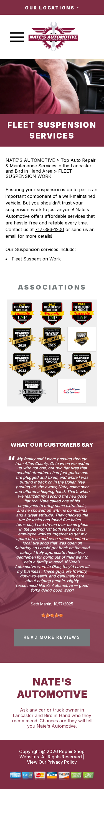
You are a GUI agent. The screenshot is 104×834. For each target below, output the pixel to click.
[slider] (52, 615)
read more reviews (52, 637)
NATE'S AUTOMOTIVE (30, 160)
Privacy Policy (62, 762)
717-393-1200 (49, 229)
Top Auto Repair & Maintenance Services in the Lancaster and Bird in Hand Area (51, 165)
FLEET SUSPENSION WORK (39, 173)
